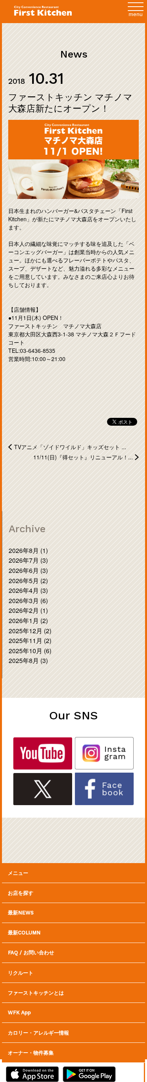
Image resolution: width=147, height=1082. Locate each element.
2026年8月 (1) (28, 550)
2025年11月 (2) (30, 640)
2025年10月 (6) (30, 650)
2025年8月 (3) (28, 660)
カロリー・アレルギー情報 (38, 1032)
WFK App (19, 1012)
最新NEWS (21, 913)
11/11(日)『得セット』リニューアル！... (83, 457)
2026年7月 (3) (28, 560)
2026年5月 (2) (28, 580)
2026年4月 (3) (28, 590)
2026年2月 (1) (28, 610)
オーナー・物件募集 (31, 1052)
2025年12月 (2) (30, 630)
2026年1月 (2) (28, 620)
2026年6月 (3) (28, 570)
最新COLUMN (24, 933)
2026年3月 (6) (28, 600)
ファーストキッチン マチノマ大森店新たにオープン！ (70, 102)
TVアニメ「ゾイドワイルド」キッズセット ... (70, 447)
